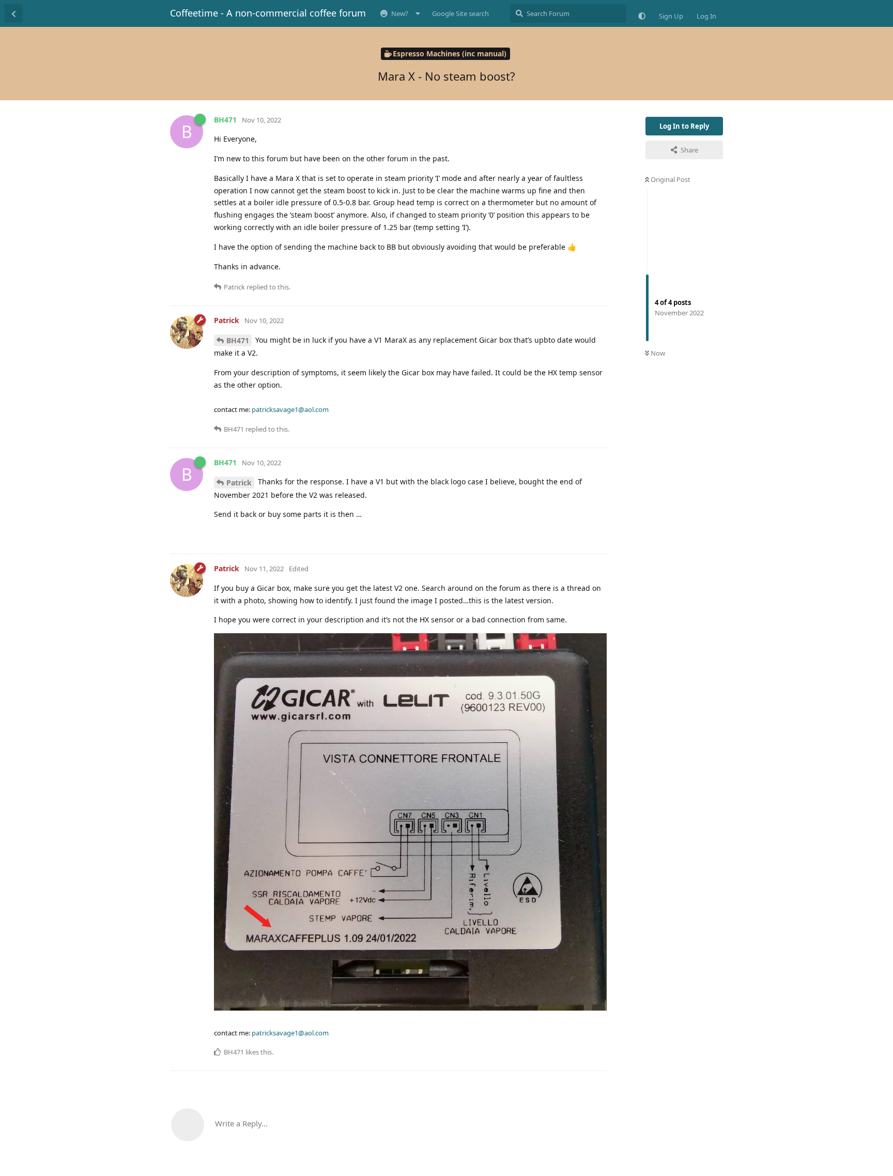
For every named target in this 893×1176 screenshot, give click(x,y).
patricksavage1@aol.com (290, 409)
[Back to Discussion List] (13, 13)
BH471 (237, 340)
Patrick (239, 482)
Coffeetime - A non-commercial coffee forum (268, 13)
